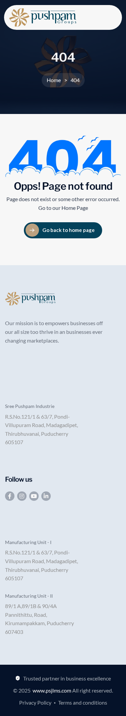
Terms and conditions (82, 702)
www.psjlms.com (52, 690)
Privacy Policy (35, 702)
